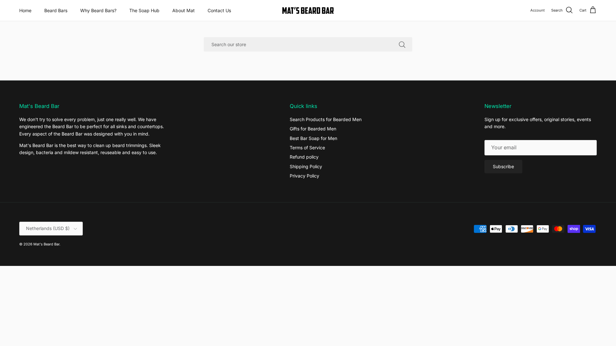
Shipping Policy (306, 166)
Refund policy (304, 157)
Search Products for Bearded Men (326, 119)
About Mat (183, 10)
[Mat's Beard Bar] (308, 10)
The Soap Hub (144, 10)
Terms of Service (307, 147)
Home (25, 10)
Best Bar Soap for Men (313, 138)
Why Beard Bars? (98, 10)
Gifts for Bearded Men (313, 128)
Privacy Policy (304, 175)
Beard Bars (55, 10)
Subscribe (503, 166)
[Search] (402, 44)
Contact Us (219, 10)
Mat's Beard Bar (46, 244)
